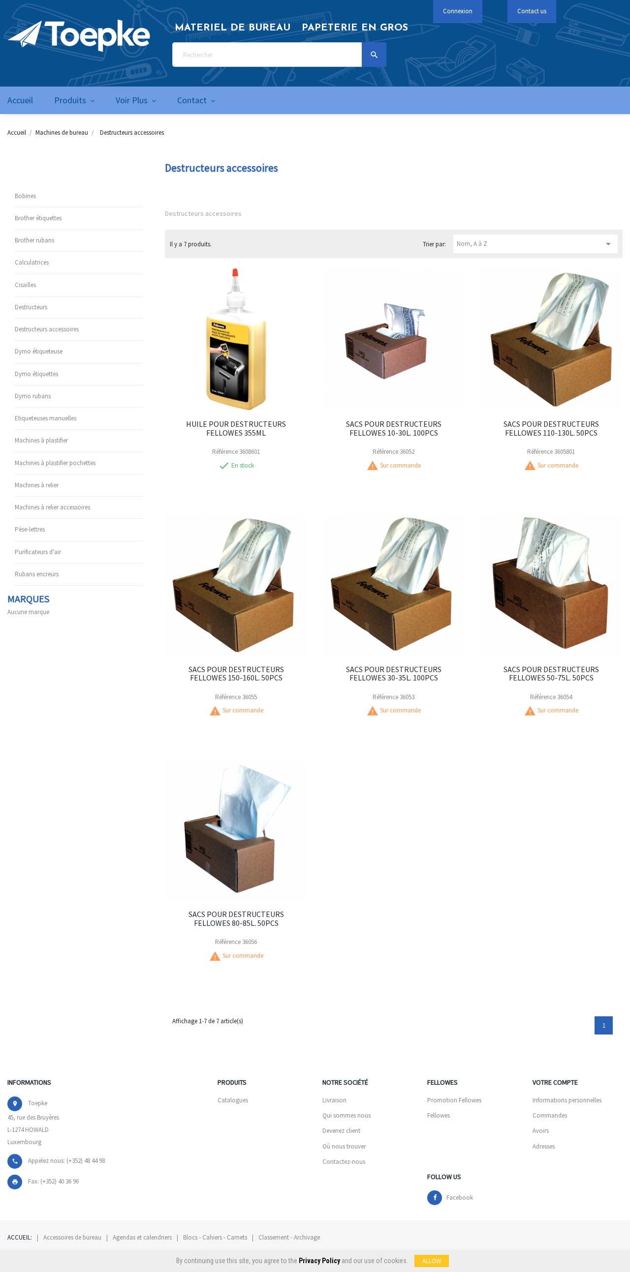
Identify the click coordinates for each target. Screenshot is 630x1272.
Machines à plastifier (41, 440)
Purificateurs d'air (38, 552)
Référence (225, 452)
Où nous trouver (344, 1146)
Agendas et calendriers (142, 1237)
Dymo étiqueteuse (39, 351)
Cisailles (25, 285)
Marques (28, 598)
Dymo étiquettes (36, 374)
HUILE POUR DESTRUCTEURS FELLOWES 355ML (236, 428)
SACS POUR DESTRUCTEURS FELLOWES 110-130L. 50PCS (551, 428)
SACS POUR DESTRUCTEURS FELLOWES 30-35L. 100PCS (393, 673)
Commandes (550, 1115)
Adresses (544, 1146)
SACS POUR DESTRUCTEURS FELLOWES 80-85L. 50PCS (236, 918)
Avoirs (541, 1130)
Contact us (531, 11)
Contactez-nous (343, 1161)
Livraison (334, 1100)
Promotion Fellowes (454, 1100)
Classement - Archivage (289, 1237)
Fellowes (438, 1115)
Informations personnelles (567, 1100)
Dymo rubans (33, 396)
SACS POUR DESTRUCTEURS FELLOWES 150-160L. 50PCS (236, 673)
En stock (242, 466)
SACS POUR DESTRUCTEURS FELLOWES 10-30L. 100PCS (393, 428)
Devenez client (341, 1130)
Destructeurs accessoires (47, 329)
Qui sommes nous (346, 1115)
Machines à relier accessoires (52, 507)
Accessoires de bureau (72, 1237)
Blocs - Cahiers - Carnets (215, 1237)
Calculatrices (32, 262)
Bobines (25, 196)
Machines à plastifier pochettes (55, 463)
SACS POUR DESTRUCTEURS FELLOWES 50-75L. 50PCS (551, 673)
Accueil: (19, 1237)
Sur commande (400, 466)
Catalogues (233, 1100)
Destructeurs (31, 307)
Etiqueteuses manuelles (45, 418)
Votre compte (555, 1082)
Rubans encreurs (37, 574)
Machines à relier (37, 485)
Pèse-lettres (30, 529)
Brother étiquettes (38, 218)
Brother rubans (34, 240)
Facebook (459, 1197)
